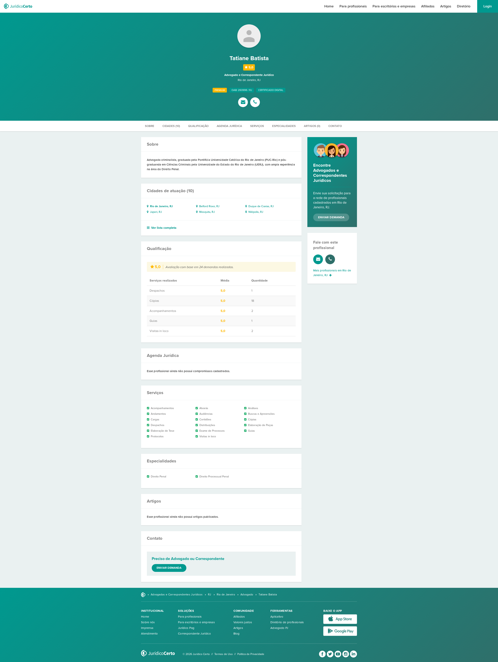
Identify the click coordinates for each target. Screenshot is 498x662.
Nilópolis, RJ (255, 212)
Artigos (445, 6)
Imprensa (147, 628)
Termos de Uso (223, 654)
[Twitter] (330, 656)
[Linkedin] (353, 656)
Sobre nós (148, 622)
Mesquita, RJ (206, 212)
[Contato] (243, 103)
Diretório (463, 6)
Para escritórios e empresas (394, 6)
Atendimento (149, 633)
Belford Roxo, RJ (208, 206)
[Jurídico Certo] (18, 9)
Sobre (149, 126)
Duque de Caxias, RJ (260, 206)
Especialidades (284, 126)
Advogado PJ (279, 628)
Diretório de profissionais (287, 622)
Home (329, 6)
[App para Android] (340, 635)
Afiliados (427, 6)
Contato (335, 126)
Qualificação (198, 126)
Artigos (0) (312, 126)
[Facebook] (323, 656)
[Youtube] (338, 656)
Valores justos (242, 622)
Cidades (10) (171, 126)
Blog (236, 633)
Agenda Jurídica (229, 126)
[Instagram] (346, 656)
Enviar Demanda (331, 217)
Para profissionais (353, 6)
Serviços (257, 126)
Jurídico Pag (186, 628)
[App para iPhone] (340, 623)
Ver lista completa (163, 228)
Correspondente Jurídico (194, 633)
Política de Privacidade (250, 654)
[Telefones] (255, 103)
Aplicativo (276, 616)
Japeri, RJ (155, 212)
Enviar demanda (169, 568)
